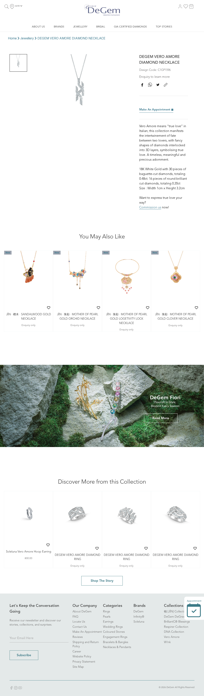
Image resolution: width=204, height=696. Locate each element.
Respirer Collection (176, 627)
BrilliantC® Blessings (177, 621)
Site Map (78, 667)
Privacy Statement (84, 661)
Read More (160, 418)
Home (12, 38)
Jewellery (27, 38)
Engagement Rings (115, 637)
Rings (106, 611)
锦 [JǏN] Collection (175, 611)
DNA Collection (174, 632)
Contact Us (80, 627)
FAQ (75, 616)
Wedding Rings (113, 627)
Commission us (150, 207)
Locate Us (79, 621)
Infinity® (138, 616)
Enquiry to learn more (154, 77)
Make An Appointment (155, 109)
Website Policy (82, 656)
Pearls (106, 616)
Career (77, 651)
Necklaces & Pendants (117, 647)
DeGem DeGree (174, 616)
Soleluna (138, 621)
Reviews (78, 637)
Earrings (108, 621)
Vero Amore (171, 637)
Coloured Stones (114, 632)
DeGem (138, 611)
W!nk (167, 642)
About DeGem (82, 611)
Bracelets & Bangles (115, 642)
